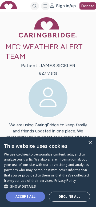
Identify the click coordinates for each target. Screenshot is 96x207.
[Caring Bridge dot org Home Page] (48, 36)
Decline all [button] (69, 196)
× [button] (90, 143)
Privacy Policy (65, 180)
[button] (48, 186)
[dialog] (48, 172)
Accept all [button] (25, 196)
